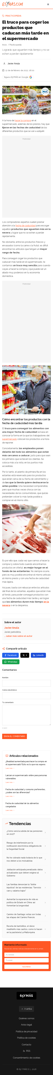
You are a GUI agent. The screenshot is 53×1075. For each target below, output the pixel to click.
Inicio (4, 45)
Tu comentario (7, 702)
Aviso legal (26, 1024)
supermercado (9, 439)
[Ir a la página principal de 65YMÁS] (12, 4)
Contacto (26, 1044)
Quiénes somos (26, 1018)
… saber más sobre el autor (18, 636)
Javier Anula (14, 63)
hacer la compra (23, 120)
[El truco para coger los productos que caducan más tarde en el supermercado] (45, 92)
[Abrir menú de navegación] (48, 4)
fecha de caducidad (25, 225)
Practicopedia (13, 16)
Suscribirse (26, 967)
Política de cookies (26, 1038)
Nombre (5, 678)
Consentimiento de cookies (26, 1057)
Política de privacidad (26, 1031)
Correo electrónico (9, 690)
